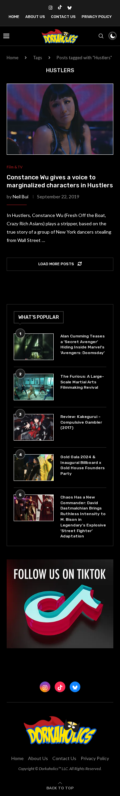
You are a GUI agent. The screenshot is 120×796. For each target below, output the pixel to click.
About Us (35, 17)
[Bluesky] (69, 7)
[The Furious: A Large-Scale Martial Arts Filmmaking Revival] (34, 387)
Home (14, 17)
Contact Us (63, 17)
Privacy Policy (97, 17)
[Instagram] (50, 7)
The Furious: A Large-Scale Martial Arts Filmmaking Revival (82, 382)
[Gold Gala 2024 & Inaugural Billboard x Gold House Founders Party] (34, 467)
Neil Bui (20, 196)
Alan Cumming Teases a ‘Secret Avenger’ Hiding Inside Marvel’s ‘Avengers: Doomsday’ (82, 344)
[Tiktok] (60, 7)
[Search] (101, 36)
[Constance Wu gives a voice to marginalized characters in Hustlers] (60, 119)
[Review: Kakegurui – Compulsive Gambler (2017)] (34, 427)
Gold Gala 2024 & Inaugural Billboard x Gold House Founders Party (82, 465)
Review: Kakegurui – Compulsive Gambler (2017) (81, 422)
